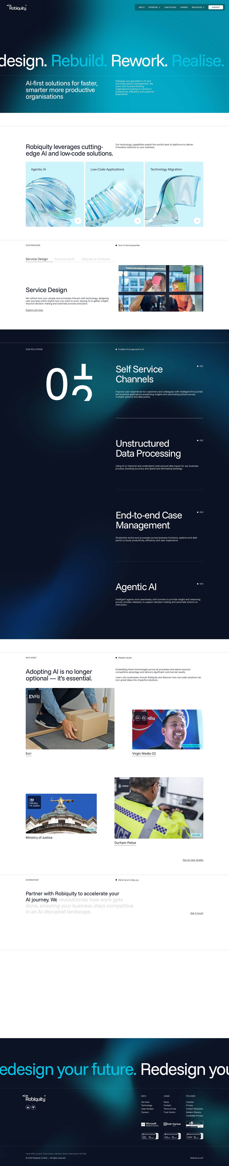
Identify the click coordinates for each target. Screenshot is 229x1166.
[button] (154, 7)
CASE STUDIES (170, 7)
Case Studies (147, 1108)
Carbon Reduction (194, 1108)
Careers (145, 1112)
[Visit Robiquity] (17, 7)
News (166, 1102)
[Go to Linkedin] (28, 1107)
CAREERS (184, 7)
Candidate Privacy (194, 1115)
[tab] (39, 259)
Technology (146, 1105)
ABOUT (142, 7)
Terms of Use (170, 1108)
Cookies (190, 1102)
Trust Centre (169, 1112)
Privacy (189, 1105)
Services (145, 1102)
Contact (167, 1105)
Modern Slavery (193, 1112)
